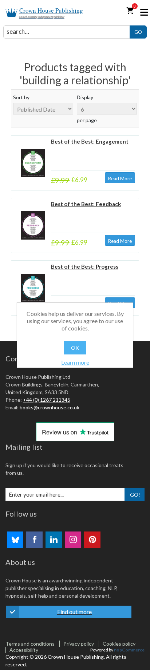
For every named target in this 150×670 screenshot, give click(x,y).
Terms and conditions (30, 644)
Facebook (34, 539)
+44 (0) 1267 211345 (46, 400)
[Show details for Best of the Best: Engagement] (33, 163)
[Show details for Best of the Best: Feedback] (33, 226)
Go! (135, 495)
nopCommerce (129, 650)
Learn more (75, 362)
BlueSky (15, 539)
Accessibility (23, 650)
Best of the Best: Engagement (90, 141)
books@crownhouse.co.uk (49, 407)
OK (75, 348)
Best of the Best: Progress (84, 266)
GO (138, 32)
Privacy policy (78, 644)
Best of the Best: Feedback (86, 204)
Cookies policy (119, 644)
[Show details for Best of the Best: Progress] (33, 288)
